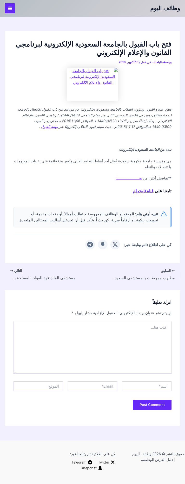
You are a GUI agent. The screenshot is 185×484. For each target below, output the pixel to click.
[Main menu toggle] (10, 8)
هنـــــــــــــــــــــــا (128, 178)
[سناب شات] (102, 244)
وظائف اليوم (165, 8)
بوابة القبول (49, 127)
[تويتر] (115, 244)
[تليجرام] (90, 244)
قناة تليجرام (143, 190)
